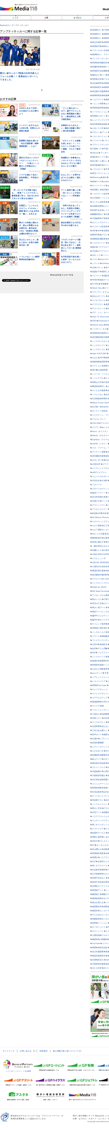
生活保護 (96, 398)
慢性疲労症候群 (99, 763)
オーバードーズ (99, 185)
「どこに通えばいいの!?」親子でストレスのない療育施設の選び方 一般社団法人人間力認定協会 (71, 113)
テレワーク (97, 276)
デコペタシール (99, 308)
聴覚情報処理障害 (100, 362)
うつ (104, 75)
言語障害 (96, 726)
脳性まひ (96, 75)
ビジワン (96, 427)
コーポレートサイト (14, 1071)
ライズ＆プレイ (99, 722)
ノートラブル (98, 378)
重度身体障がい (99, 386)
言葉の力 (96, 501)
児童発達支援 (98, 964)
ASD (106, 718)
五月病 (95, 198)
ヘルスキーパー (99, 243)
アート (105, 132)
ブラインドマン (99, 505)
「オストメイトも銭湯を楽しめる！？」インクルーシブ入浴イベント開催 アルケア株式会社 (71, 146)
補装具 (95, 911)
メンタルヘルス (99, 632)
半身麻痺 (96, 218)
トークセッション (100, 112)
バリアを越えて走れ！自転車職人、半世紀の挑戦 (29, 177)
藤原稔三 (96, 894)
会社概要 (27, 1071)
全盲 (100, 79)
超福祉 (105, 124)
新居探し (96, 190)
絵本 (94, 648)
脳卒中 (95, 620)
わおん (95, 358)
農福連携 (96, 702)
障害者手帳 (97, 46)
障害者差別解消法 (100, 63)
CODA (95, 644)
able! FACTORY (99, 353)
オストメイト (98, 931)
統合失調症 (97, 42)
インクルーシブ (99, 657)
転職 (106, 95)
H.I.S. (98, 181)
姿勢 (94, 923)
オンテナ (102, 157)
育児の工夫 (97, 603)
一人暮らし (103, 161)
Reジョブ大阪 (98, 534)
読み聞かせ (97, 849)
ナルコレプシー (99, 419)
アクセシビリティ (100, 509)
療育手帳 (96, 235)
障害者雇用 (97, 108)
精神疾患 (96, 898)
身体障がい (97, 30)
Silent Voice (97, 288)
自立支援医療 (98, 952)
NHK (99, 231)
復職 (102, 661)
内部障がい (97, 38)
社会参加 (96, 870)
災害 (94, 960)
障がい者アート (99, 607)
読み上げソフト (99, 296)
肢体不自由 (97, 882)
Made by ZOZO (99, 587)
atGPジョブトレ (99, 472)
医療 (94, 947)
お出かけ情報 (98, 669)
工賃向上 (96, 714)
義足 (94, 247)
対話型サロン (98, 800)
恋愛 (100, 206)
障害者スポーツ (99, 116)
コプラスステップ (100, 698)
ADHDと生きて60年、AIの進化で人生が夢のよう (29, 111)
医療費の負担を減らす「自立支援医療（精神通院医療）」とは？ (29, 143)
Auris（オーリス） (100, 431)
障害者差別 (97, 333)
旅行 (105, 177)
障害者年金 (97, 71)
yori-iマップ (97, 673)
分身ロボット (98, 267)
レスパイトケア (99, 681)
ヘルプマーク (98, 99)
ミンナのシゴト (99, 349)
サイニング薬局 (99, 624)
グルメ (105, 235)
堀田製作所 (97, 906)
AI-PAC (95, 284)
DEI (93, 652)
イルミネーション (100, 136)
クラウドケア (98, 829)
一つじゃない (98, 394)
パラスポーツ (98, 169)
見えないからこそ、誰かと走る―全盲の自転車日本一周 (29, 242)
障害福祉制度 (98, 853)
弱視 (94, 79)
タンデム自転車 (99, 202)
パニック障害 (98, 104)
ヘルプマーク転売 (100, 194)
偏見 (100, 165)
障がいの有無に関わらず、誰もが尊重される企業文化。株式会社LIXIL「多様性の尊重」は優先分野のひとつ (29, 228)
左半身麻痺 (97, 874)
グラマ (106, 464)
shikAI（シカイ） (100, 444)
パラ (100, 149)
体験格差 (96, 919)
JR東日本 (102, 513)
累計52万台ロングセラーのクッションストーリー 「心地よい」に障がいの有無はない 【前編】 (29, 163)
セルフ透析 (97, 525)
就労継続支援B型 (99, 575)
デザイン (96, 132)
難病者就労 (97, 538)
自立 (94, 161)
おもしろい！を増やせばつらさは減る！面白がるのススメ (71, 177)
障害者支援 (97, 665)
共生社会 (96, 480)
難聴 (106, 71)
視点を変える (98, 902)
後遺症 (95, 661)
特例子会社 (97, 210)
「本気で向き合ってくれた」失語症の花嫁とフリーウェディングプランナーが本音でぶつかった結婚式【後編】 (71, 211)
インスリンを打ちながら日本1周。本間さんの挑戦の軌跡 (29, 128)
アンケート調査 (99, 452)
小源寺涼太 (97, 566)
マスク (95, 259)
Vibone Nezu (98, 325)
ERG (94, 321)
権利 (104, 870)
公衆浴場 (96, 935)
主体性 (105, 480)
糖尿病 (95, 939)
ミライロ (96, 263)
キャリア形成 (98, 706)
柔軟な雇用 (97, 837)
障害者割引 (97, 87)
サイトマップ (8, 1051)
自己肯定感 (97, 779)
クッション (103, 923)
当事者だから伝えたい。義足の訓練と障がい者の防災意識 (71, 128)
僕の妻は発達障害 (100, 370)
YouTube (96, 943)
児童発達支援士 (99, 775)
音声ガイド (97, 734)
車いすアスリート (100, 866)
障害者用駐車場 (99, 788)
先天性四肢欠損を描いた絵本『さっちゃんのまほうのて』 (71, 259)
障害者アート (98, 890)
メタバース (97, 485)
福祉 (94, 157)
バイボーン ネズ (99, 329)
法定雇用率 (97, 83)
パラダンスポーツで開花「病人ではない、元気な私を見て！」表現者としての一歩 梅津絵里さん (71, 245)
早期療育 (104, 284)
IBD (93, 231)
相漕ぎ (95, 857)
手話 (94, 251)
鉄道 (94, 513)
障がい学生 (97, 808)
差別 (94, 165)
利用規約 (43, 1051)
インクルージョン (100, 804)
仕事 (46, 18)
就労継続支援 (98, 456)
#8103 (95, 841)
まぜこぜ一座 (98, 460)
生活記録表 (97, 792)
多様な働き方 (98, 542)
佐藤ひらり (97, 550)
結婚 (94, 206)
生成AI (95, 739)
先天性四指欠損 (99, 497)
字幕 (94, 149)
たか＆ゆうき (98, 751)
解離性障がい (98, 214)
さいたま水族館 (99, 390)
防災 (104, 956)
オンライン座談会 (100, 411)
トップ (15, 18)
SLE (94, 861)
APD (102, 358)
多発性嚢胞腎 (98, 743)
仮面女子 (96, 272)
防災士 (101, 960)
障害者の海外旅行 (100, 628)
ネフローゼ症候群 (100, 226)
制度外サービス (99, 833)
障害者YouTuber (99, 685)
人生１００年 (98, 128)
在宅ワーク (97, 812)
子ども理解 (103, 648)
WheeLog (96, 177)
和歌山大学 (97, 382)
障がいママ (97, 599)
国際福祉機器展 (99, 239)
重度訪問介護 (98, 571)
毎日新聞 (96, 124)
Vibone (95, 153)
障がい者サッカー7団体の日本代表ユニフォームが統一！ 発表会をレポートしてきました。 (19, 76)
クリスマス (97, 140)
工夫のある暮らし (100, 730)
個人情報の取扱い (65, 1051)
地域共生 (104, 644)
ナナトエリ (97, 366)
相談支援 (96, 956)
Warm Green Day (100, 403)
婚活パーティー (99, 493)
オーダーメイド (99, 927)
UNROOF (96, 464)
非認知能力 (97, 771)
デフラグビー (98, 304)
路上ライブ (97, 759)
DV (93, 845)
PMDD (95, 280)
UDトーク (96, 255)
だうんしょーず (99, 558)
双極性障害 (97, 67)
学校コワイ (97, 718)
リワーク (96, 636)
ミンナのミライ (99, 345)
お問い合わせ (26, 1051)
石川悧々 (96, 407)
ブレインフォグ (99, 767)
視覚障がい (97, 34)
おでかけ (77, 18)
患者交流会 (103, 947)
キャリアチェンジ (100, 689)
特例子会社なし (99, 878)
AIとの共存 (97, 968)
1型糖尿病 (104, 939)
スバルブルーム (99, 300)
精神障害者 (97, 95)
